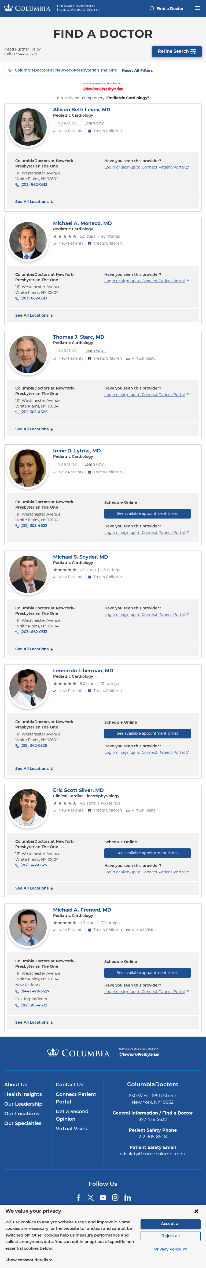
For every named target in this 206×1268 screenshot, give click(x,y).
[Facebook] (78, 1197)
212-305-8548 (153, 1136)
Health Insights (23, 1094)
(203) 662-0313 (33, 185)
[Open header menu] (198, 7)
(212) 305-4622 (33, 412)
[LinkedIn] (127, 1197)
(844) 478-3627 (35, 992)
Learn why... (95, 123)
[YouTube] (103, 1197)
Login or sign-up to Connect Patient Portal (144, 167)
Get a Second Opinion (72, 1116)
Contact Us (69, 1085)
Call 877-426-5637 (20, 54)
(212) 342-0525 (33, 746)
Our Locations (21, 1114)
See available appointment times (147, 513)
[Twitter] (90, 1197)
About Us (15, 1085)
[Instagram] (115, 1197)
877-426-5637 (152, 1119)
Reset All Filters (137, 70)
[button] (35, 202)
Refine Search (173, 51)
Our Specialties (22, 1123)
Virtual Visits (71, 1129)
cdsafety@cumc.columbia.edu (152, 1153)
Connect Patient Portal (76, 1098)
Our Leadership (23, 1104)
